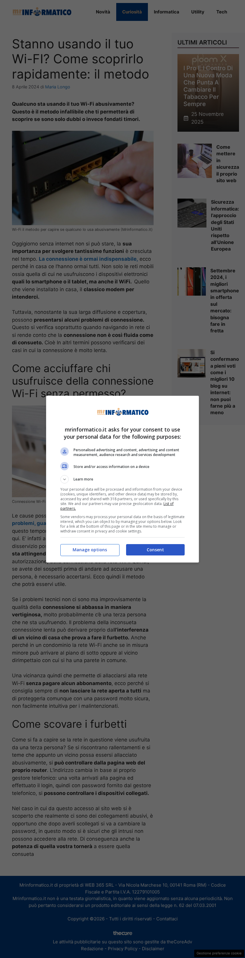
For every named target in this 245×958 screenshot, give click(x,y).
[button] (122, 479)
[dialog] (122, 479)
